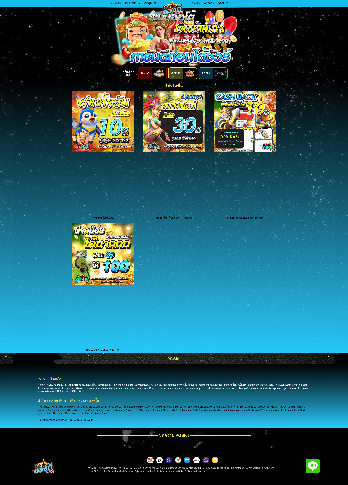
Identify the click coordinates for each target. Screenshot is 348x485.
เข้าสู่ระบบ (150, 3)
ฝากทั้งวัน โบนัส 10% (103, 217)
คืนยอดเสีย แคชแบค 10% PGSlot (245, 217)
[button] (99, 38)
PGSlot (206, 73)
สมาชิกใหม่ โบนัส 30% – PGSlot (174, 217)
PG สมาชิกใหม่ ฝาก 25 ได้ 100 (102, 350)
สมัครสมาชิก (132, 3)
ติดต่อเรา (223, 3)
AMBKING (176, 73)
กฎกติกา (209, 3)
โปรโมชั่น (194, 3)
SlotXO (145, 73)
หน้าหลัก (116, 3)
